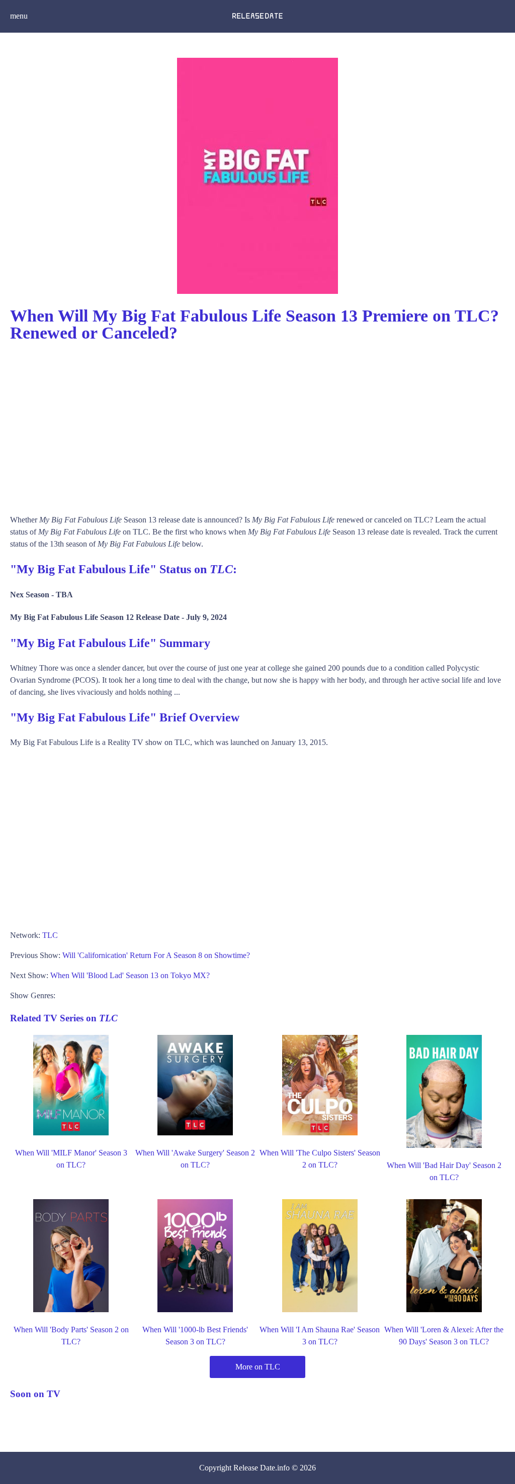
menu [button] (19, 16)
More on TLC (257, 1366)
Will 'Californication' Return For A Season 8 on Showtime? (156, 955)
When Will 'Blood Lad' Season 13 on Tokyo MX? (130, 975)
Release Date (254, 1467)
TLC (50, 935)
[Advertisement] (257, 423)
